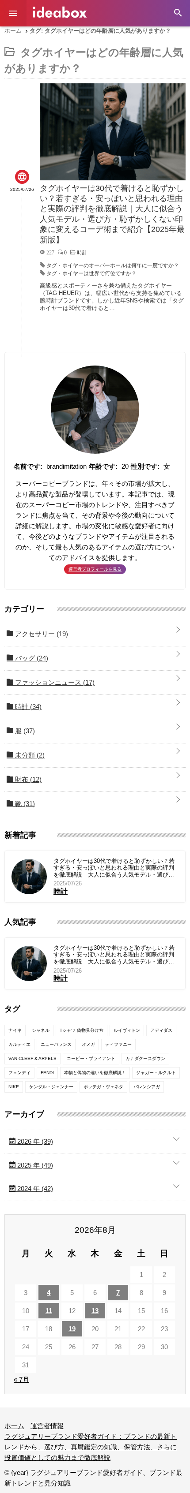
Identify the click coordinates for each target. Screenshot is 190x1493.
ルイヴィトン (127, 1030)
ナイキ (15, 1030)
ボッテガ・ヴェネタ (103, 1086)
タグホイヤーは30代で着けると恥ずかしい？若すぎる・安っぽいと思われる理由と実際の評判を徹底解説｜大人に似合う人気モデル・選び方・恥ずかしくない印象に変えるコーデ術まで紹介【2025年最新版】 (114, 868)
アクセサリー (40, 634)
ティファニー (118, 1044)
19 (72, 1329)
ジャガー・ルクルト (156, 1072)
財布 (27, 779)
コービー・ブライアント (91, 1058)
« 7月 (21, 1379)
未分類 (29, 755)
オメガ (88, 1044)
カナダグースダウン (145, 1058)
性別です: (145, 466)
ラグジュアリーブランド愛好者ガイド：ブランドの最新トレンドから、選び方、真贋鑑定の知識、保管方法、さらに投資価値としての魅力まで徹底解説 (90, 1447)
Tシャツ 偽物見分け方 (81, 1030)
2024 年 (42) (34, 1188)
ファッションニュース (54, 682)
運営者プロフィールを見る (95, 569)
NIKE (13, 1086)
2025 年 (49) (34, 1165)
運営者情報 (47, 1426)
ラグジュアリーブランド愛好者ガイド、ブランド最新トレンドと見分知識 (60, 12)
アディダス (161, 1030)
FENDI (47, 1072)
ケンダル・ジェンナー (51, 1086)
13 (95, 1310)
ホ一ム (14, 1426)
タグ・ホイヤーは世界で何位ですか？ (91, 273)
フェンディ (19, 1072)
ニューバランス (56, 1044)
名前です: (28, 466)
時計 (27, 706)
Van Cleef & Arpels (32, 1058)
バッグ (30, 658)
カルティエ (19, 1044)
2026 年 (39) (34, 1141)
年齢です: (103, 466)
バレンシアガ (146, 1086)
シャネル (40, 1030)
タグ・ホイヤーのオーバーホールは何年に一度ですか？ (112, 265)
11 (49, 1310)
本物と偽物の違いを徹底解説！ (95, 1072)
